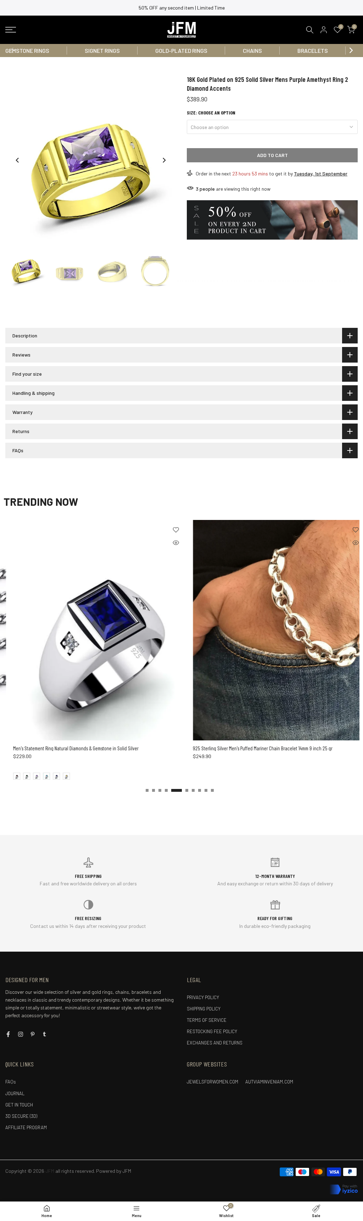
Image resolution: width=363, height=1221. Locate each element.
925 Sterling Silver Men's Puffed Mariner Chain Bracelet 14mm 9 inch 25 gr (149, 748)
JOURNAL (14, 1093)
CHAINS (252, 50)
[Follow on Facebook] (8, 1034)
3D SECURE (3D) (21, 1116)
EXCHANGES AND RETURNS (214, 1043)
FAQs (10, 1082)
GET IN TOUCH (19, 1105)
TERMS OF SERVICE (207, 1020)
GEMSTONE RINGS (27, 50)
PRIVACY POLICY (203, 997)
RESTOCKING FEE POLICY (212, 1031)
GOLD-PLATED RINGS (181, 50)
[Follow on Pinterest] (32, 1034)
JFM (126, 1171)
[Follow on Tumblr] (44, 1034)
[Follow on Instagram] (20, 1034)
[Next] (351, 50)
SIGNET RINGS (102, 50)
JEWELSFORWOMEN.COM (212, 1082)
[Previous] (12, 50)
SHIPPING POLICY (203, 1009)
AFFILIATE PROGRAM (26, 1127)
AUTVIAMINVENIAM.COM (269, 1082)
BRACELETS (312, 50)
